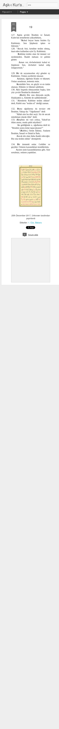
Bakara (38, 222)
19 (30, 27)
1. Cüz (31, 222)
